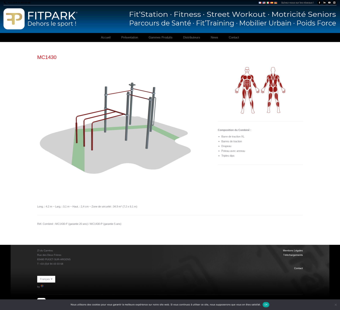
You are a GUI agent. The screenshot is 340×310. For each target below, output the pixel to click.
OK (266, 304)
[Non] (335, 304)
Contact (298, 268)
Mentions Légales (293, 250)
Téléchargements (293, 254)
